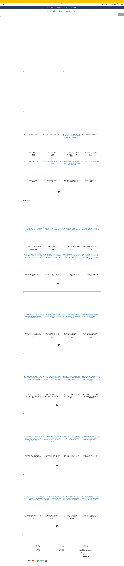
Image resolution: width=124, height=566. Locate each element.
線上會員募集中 (50, 7)
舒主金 (55, 11)
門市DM (65, 7)
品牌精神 (38, 550)
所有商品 (59, 7)
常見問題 (62, 549)
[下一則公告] (98, 1)
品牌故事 (38, 549)
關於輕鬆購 (73, 7)
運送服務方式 (62, 550)
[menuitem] (59, 192)
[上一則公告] (25, 1)
